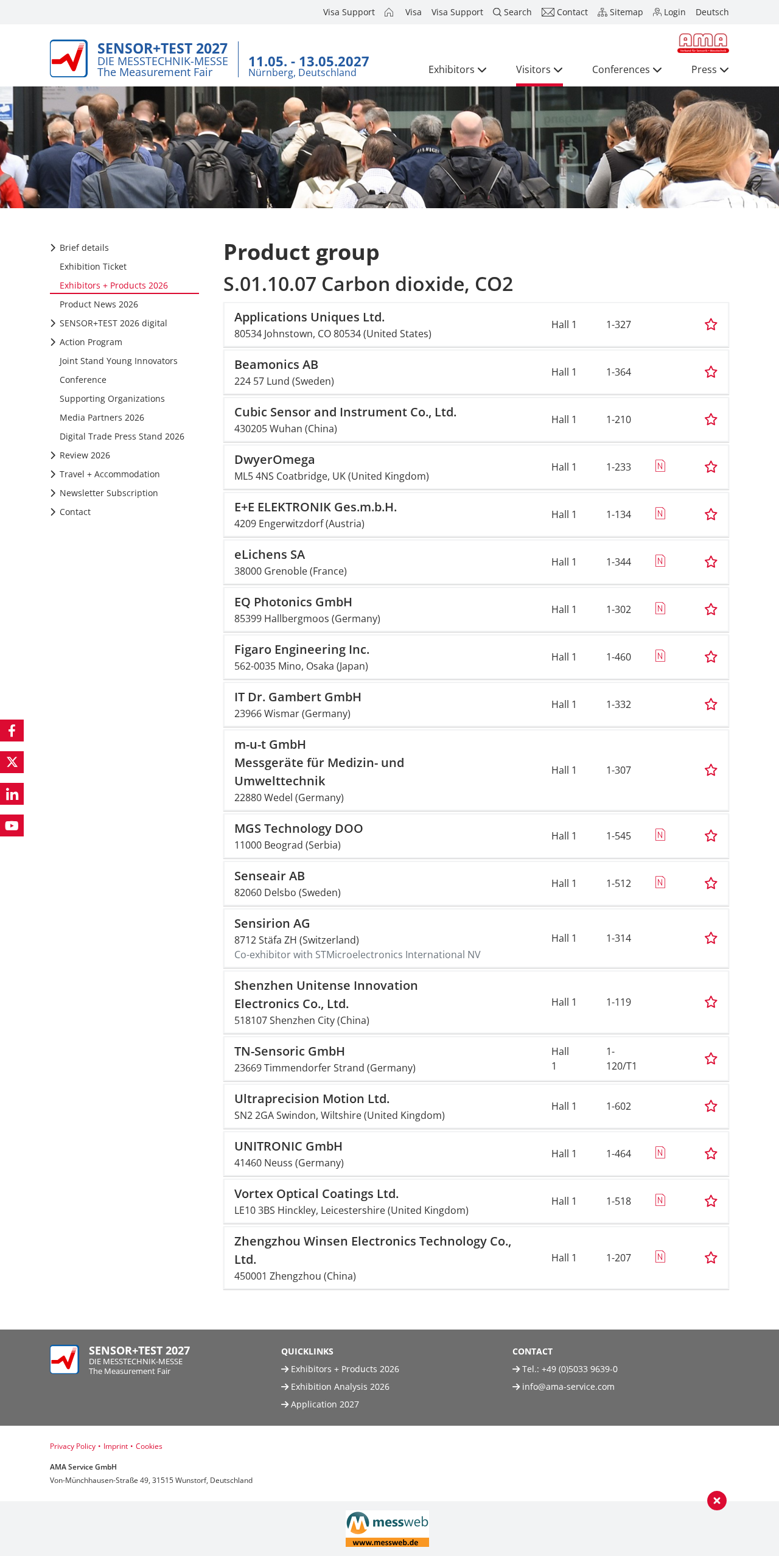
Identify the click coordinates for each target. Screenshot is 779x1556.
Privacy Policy (73, 1446)
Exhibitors (451, 69)
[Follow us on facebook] (12, 730)
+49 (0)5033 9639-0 (580, 1369)
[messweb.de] (387, 1528)
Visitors (533, 69)
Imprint (115, 1446)
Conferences (621, 69)
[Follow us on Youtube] (12, 825)
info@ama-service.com (568, 1386)
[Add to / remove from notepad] (711, 324)
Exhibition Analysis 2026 (339, 1386)
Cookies (149, 1446)
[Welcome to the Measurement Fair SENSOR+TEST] (390, 12)
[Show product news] (660, 467)
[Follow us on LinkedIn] (12, 794)
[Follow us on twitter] (12, 762)
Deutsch (712, 12)
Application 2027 (323, 1404)
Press (704, 69)
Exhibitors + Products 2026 (343, 1369)
